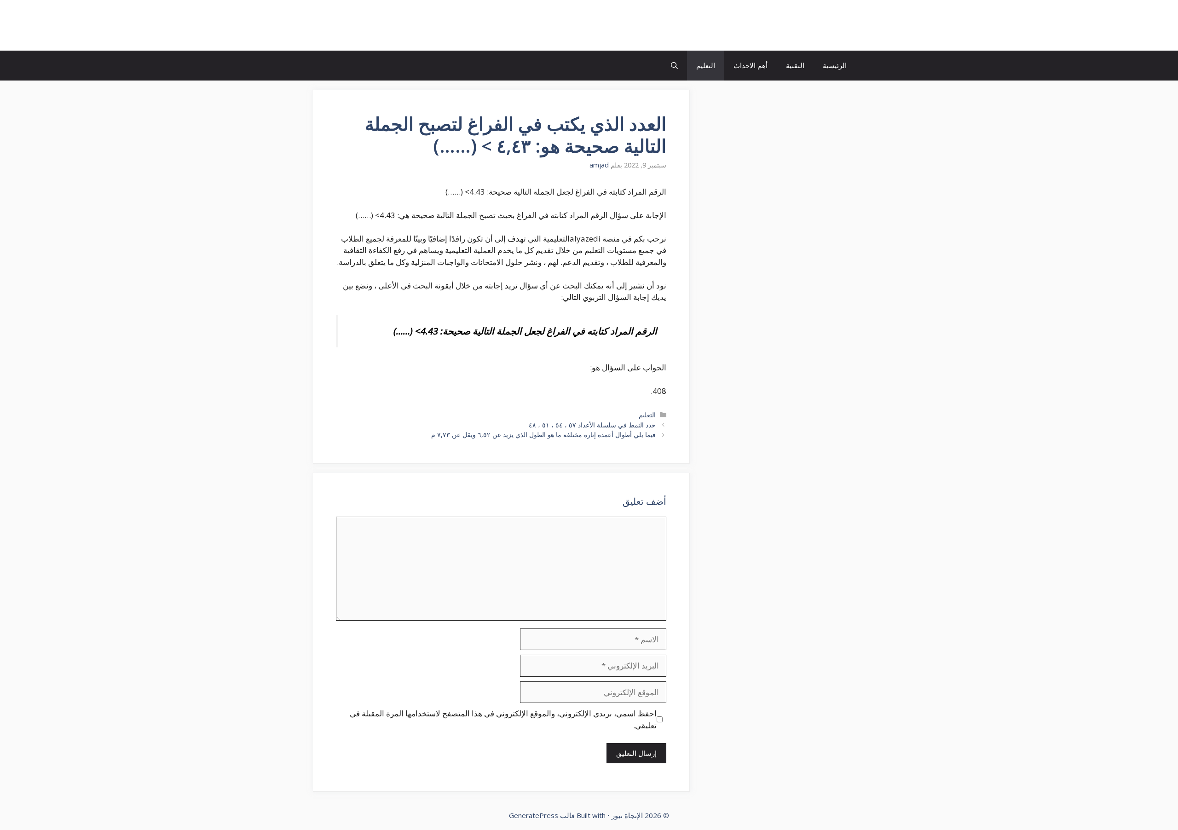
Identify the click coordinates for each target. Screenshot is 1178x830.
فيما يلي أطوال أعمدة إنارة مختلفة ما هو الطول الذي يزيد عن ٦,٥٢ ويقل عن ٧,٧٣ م (543, 434)
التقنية (795, 65)
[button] (674, 66)
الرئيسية (835, 65)
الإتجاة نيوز (821, 25)
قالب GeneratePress (542, 815)
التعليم (705, 65)
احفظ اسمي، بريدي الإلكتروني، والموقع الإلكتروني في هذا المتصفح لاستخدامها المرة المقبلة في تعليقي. (503, 719)
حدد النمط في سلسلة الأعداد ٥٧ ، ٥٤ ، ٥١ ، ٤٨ (592, 425)
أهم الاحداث (750, 65)
